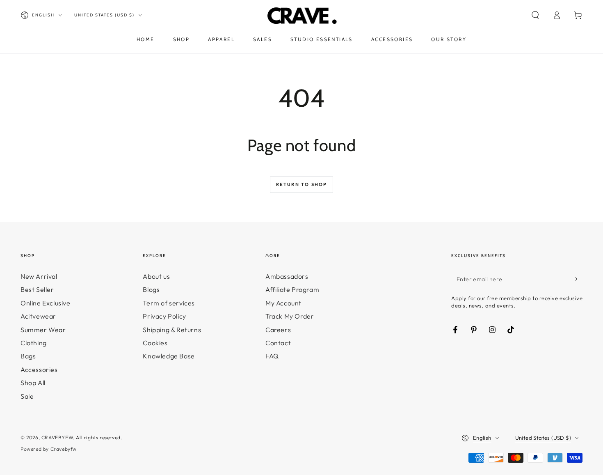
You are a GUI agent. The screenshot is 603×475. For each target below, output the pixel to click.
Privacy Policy (164, 316)
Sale (27, 396)
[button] (535, 15)
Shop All (33, 383)
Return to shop (301, 184)
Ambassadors (286, 276)
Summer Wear (43, 330)
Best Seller (37, 289)
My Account (283, 303)
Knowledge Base (168, 356)
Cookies (155, 343)
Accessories (39, 369)
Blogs (151, 289)
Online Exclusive (46, 303)
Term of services (169, 303)
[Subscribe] (577, 279)
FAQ (272, 356)
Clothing (34, 343)
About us (156, 276)
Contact (278, 343)
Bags (28, 356)
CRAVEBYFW (57, 437)
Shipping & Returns (172, 330)
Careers (278, 330)
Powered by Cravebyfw (49, 449)
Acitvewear (38, 316)
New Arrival (39, 276)
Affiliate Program (292, 289)
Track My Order (289, 316)
